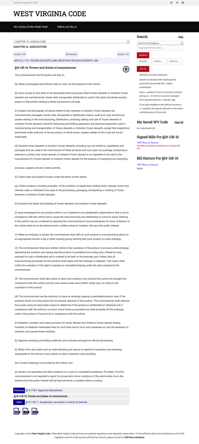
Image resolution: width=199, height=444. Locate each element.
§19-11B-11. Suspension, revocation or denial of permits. (52, 402)
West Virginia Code (49, 13)
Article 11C (123, 54)
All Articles (71, 54)
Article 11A (19, 54)
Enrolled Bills (67, 26)
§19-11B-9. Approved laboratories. (38, 390)
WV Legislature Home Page (31, 26)
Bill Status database (134, 437)
